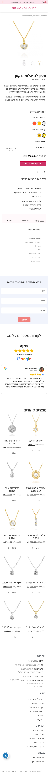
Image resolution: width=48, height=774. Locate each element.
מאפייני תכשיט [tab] (34, 229)
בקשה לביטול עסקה (36, 699)
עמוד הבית (44, 16)
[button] (44, 8)
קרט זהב (42, 129)
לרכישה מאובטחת (33, 163)
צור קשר (40, 719)
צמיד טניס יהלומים (36, 738)
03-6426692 (33, 660)
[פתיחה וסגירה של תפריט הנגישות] (6, 755)
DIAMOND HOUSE (24, 8)
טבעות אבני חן (38, 757)
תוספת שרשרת (40, 142)
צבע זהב (42, 117)
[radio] (44, 123)
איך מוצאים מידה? (36, 707)
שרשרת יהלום (36, 16)
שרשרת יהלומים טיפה (35, 746)
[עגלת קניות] (4, 8)
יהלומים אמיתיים (37, 711)
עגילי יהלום (39, 734)
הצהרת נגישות (38, 703)
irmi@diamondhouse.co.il (26, 664)
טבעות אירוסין (38, 761)
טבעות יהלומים (38, 730)
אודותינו (40, 715)
